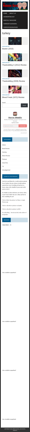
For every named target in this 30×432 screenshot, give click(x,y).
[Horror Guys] (15, 6)
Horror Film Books (10, 23)
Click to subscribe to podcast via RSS (11, 209)
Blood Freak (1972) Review (13, 97)
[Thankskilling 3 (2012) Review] (15, 60)
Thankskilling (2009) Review (13, 81)
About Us (12, 13)
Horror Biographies (10, 27)
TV (3, 166)
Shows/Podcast (9, 16)
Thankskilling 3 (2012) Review (14, 65)
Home (5, 13)
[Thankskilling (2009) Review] (15, 76)
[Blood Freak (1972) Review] (15, 92)
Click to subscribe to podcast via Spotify (12, 205)
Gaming (4, 152)
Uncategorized (6, 170)
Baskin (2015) (7, 49)
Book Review (6, 148)
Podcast (4, 159)
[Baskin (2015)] (15, 44)
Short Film (5, 163)
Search (4, 102)
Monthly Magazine (9, 20)
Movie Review (6, 46)
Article (4, 145)
